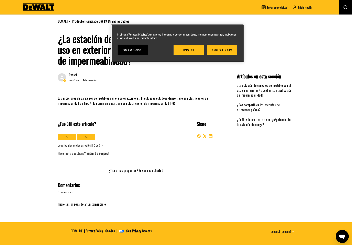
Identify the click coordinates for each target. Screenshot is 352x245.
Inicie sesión (65, 204)
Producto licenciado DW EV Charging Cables (100, 21)
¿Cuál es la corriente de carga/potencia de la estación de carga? (263, 122)
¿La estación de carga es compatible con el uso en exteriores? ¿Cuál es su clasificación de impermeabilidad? (264, 90)
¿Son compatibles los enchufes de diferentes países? (258, 107)
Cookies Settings (132, 49)
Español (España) (281, 231)
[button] (304, 7)
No (86, 137)
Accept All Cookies (222, 49)
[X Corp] (205, 136)
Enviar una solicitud (151, 170)
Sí (67, 137)
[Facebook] (199, 136)
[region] (177, 43)
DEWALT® (76, 230)
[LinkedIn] (210, 136)
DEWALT (63, 21)
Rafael (73, 74)
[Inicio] (38, 7)
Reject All (188, 49)
